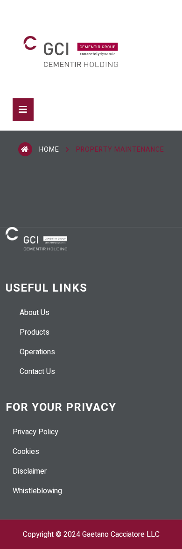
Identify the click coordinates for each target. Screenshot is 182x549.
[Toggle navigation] (23, 109)
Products (34, 332)
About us (34, 312)
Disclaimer (30, 471)
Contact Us (37, 371)
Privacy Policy (35, 432)
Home (49, 149)
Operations (37, 352)
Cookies (26, 451)
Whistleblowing (37, 491)
